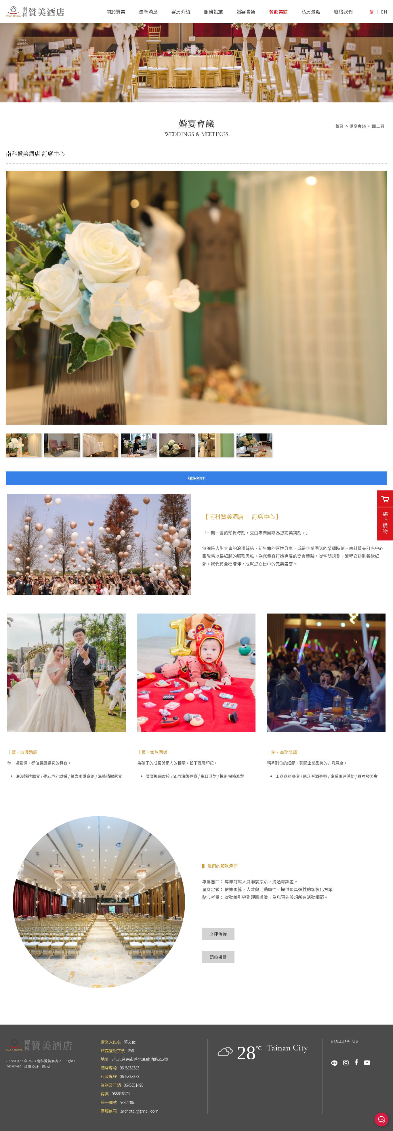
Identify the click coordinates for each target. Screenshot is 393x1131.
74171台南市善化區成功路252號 (140, 1059)
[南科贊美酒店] (39, 1045)
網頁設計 (31, 1066)
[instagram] (346, 1062)
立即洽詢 (218, 934)
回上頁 (378, 126)
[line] (334, 1062)
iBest (46, 1066)
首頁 (339, 126)
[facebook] (356, 1062)
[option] (196, 51)
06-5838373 (129, 1076)
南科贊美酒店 (35, 11)
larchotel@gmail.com (139, 1111)
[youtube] (367, 1062)
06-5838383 (129, 1068)
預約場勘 (218, 957)
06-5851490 (133, 1085)
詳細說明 (196, 478)
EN (384, 11)
